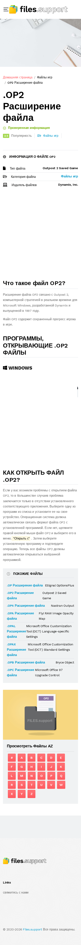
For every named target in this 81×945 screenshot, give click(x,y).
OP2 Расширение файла (25, 82)
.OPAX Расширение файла (16, 649)
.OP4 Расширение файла (26, 605)
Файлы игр (44, 77)
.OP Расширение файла (25, 585)
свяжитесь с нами (16, 892)
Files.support (32, 929)
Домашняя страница (17, 77)
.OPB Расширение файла (26, 662)
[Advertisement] (40, 235)
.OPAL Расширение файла (16, 631)
